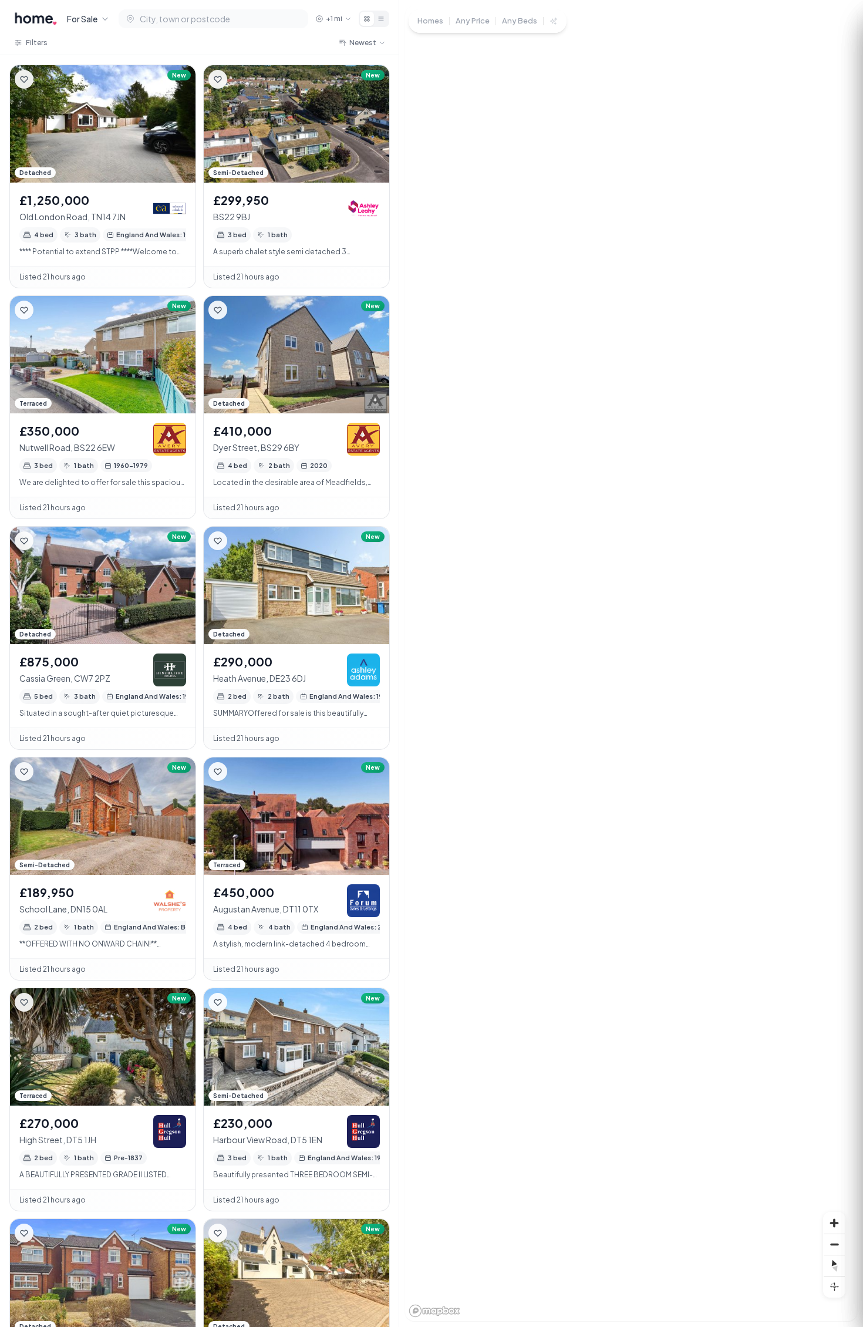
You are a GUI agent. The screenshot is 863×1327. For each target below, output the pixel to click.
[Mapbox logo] (434, 1311)
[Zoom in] (834, 1223)
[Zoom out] (834, 1244)
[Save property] (24, 79)
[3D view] (834, 1286)
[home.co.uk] (36, 18)
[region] (631, 663)
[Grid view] (367, 19)
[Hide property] (47, 79)
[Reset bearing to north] (834, 1265)
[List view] (381, 19)
